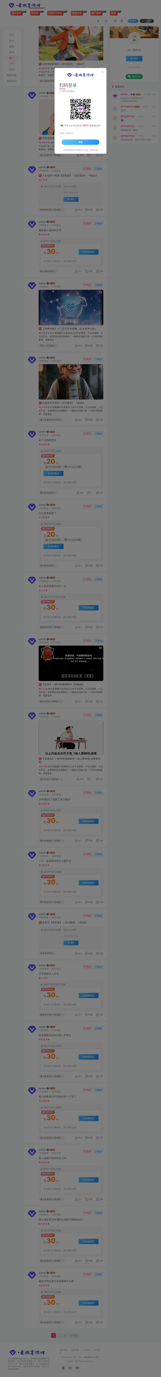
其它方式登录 (68, 91)
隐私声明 (93, 150)
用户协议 (84, 150)
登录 (80, 142)
